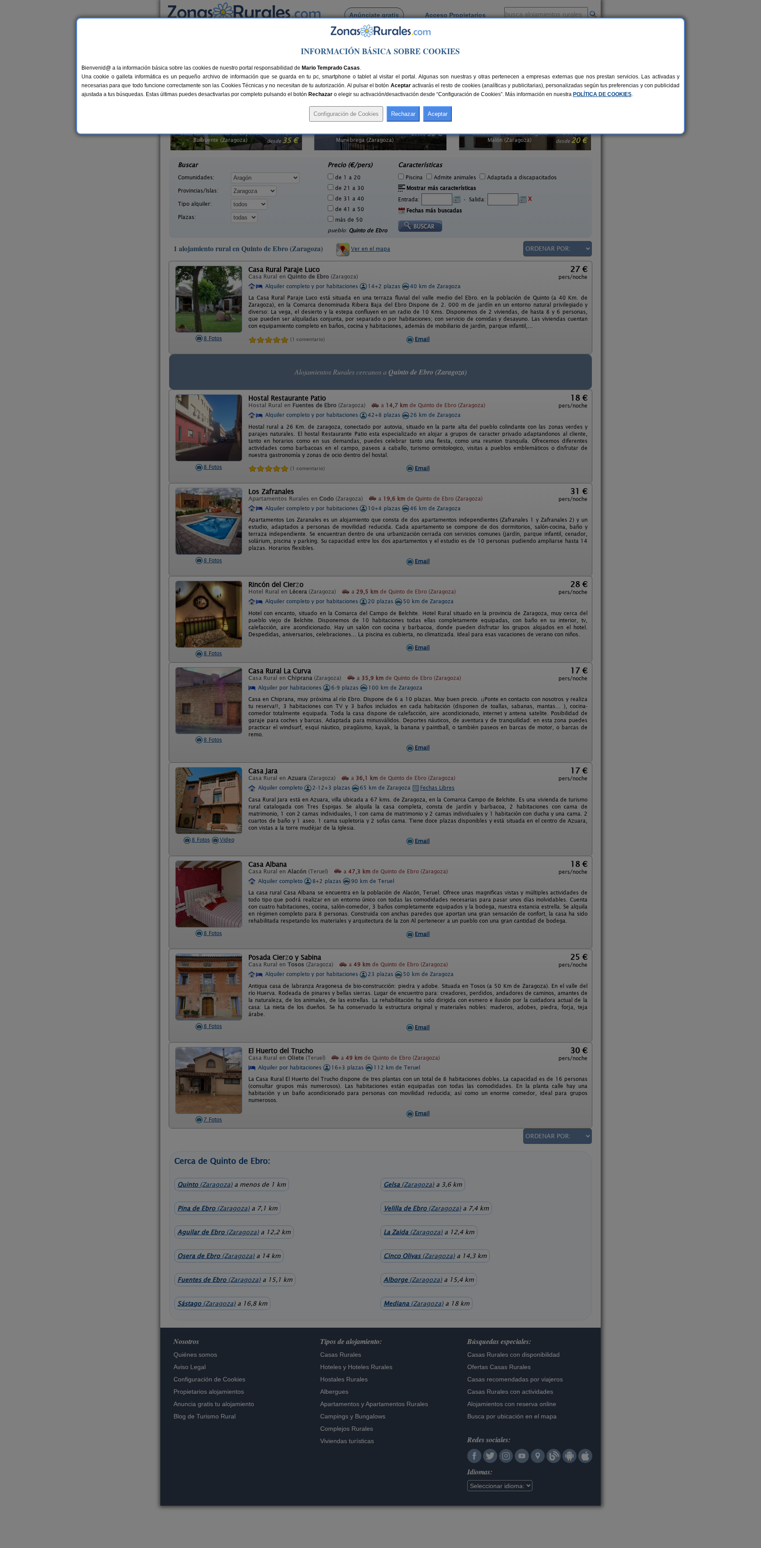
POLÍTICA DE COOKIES (602, 94)
